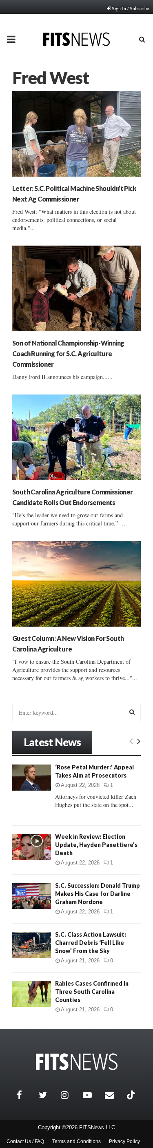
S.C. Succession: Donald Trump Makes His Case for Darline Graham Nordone (97, 893)
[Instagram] (70, 1095)
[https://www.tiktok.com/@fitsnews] (132, 1095)
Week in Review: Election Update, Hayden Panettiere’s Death (96, 844)
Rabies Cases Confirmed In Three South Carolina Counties (92, 991)
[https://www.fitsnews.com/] (76, 1062)
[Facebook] (26, 1095)
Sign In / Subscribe (130, 8)
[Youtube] (92, 1095)
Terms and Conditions (76, 1141)
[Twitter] (48, 1095)
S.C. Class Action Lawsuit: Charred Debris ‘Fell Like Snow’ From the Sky (90, 942)
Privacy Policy (124, 1141)
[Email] (114, 1095)
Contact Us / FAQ (25, 1141)
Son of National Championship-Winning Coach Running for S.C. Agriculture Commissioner (68, 353)
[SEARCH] (132, 712)
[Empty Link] (131, 740)
